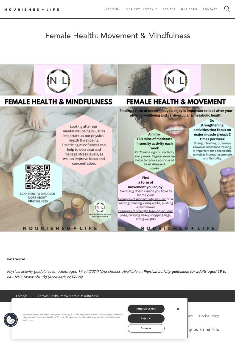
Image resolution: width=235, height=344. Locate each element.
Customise (146, 328)
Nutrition (112, 9)
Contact (210, 9)
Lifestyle (22, 296)
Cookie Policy (209, 316)
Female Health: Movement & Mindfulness (68, 296)
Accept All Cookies (146, 308)
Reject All (146, 318)
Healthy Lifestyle (141, 9)
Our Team (189, 9)
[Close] (178, 309)
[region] (99, 318)
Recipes (169, 9)
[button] (10, 319)
